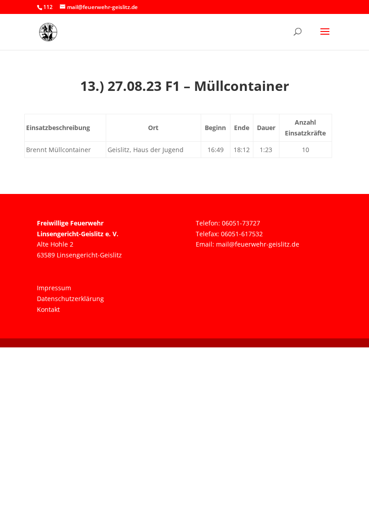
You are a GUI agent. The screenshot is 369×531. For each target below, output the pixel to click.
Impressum (54, 288)
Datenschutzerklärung (70, 298)
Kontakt (48, 309)
